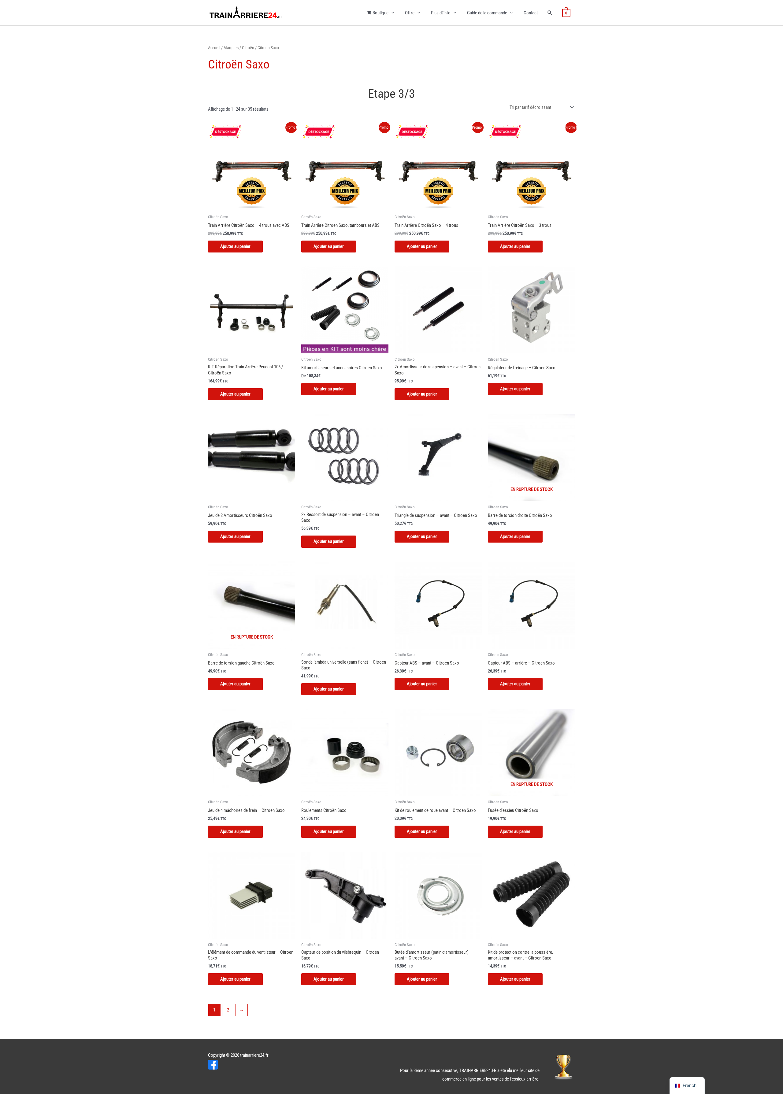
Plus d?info (441, 13)
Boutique (380, 13)
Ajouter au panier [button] (235, 394)
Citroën (248, 47)
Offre (409, 13)
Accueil (214, 47)
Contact (531, 13)
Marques (231, 47)
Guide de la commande (487, 13)
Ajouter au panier (235, 246)
